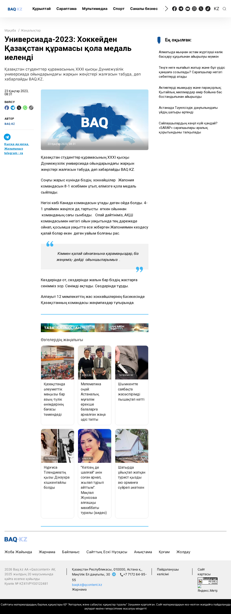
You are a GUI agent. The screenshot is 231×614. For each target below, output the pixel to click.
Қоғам (164, 552)
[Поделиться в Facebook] (7, 107)
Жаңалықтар (31, 30)
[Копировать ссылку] (31, 107)
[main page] (15, 9)
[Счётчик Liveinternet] (207, 581)
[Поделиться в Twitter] (19, 107)
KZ (216, 9)
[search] (224, 9)
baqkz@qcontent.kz (87, 585)
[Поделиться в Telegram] (13, 107)
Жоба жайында (18, 552)
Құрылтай (41, 8)
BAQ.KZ (10, 124)
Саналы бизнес (144, 8)
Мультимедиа (94, 8)
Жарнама (47, 552)
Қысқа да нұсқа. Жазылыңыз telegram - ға (16, 148)
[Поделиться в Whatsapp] (25, 107)
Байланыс (71, 552)
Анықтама (143, 552)
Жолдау (183, 552)
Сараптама (66, 8)
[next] (166, 8)
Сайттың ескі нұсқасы (106, 552)
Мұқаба (10, 30)
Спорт (119, 8)
